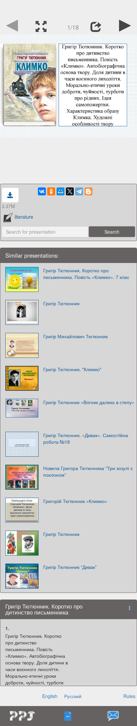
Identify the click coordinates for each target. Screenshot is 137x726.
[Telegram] (79, 191)
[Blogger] (88, 191)
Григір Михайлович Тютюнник (75, 336)
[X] (70, 191)
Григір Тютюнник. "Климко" (72, 369)
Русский (72, 696)
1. (7, 628)
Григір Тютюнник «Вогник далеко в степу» (88, 402)
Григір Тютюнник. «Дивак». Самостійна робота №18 (85, 438)
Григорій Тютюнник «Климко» (75, 501)
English (50, 696)
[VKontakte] (42, 191)
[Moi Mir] (61, 191)
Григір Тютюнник (61, 303)
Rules (129, 696)
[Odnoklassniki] (51, 191)
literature (24, 216)
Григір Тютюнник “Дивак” (70, 567)
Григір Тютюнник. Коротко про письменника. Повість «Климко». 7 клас (86, 273)
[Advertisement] (68, 8)
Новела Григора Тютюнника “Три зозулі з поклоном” (87, 471)
